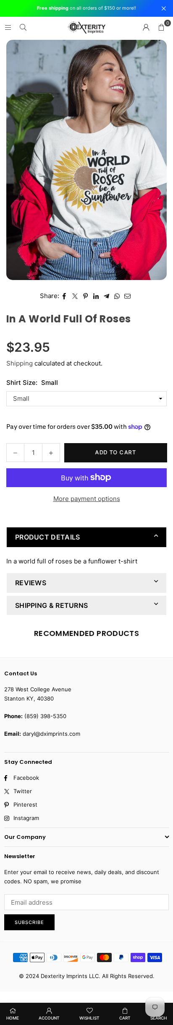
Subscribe (29, 922)
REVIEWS (30, 583)
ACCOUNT (49, 1017)
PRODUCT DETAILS (47, 537)
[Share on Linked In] (96, 296)
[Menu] (8, 27)
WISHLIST (89, 1017)
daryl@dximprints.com (51, 733)
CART (125, 1017)
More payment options (86, 499)
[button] (161, 27)
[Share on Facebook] (64, 296)
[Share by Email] (127, 296)
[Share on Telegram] (106, 296)
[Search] (23, 27)
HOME (12, 1017)
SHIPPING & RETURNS (51, 605)
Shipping (19, 363)
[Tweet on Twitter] (75, 296)
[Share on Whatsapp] (117, 296)
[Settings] (146, 27)
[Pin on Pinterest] (85, 296)
